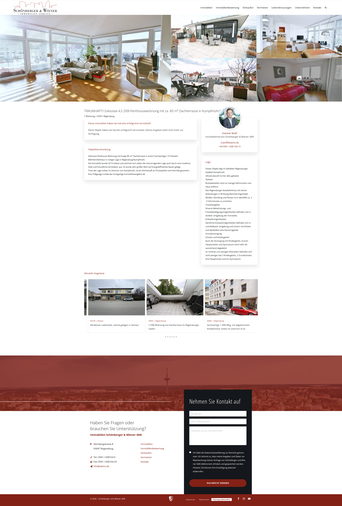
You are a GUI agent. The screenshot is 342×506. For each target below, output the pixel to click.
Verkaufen (146, 452)
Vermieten (146, 457)
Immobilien (147, 444)
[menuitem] (206, 7)
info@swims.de (101, 466)
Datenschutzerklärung (215, 452)
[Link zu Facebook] (238, 499)
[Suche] (325, 7)
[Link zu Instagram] (244, 499)
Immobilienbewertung (152, 448)
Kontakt (145, 461)
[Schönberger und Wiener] (35, 7)
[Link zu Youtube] (249, 499)
